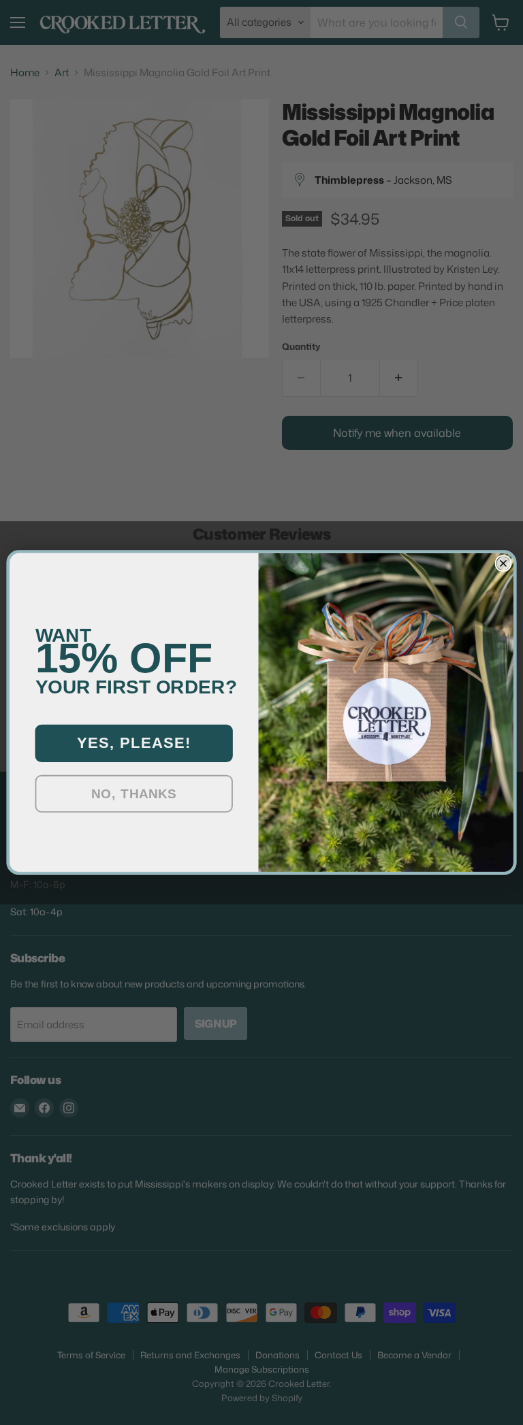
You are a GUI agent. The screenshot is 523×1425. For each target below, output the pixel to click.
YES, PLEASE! (134, 742)
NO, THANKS (133, 794)
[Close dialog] (503, 564)
